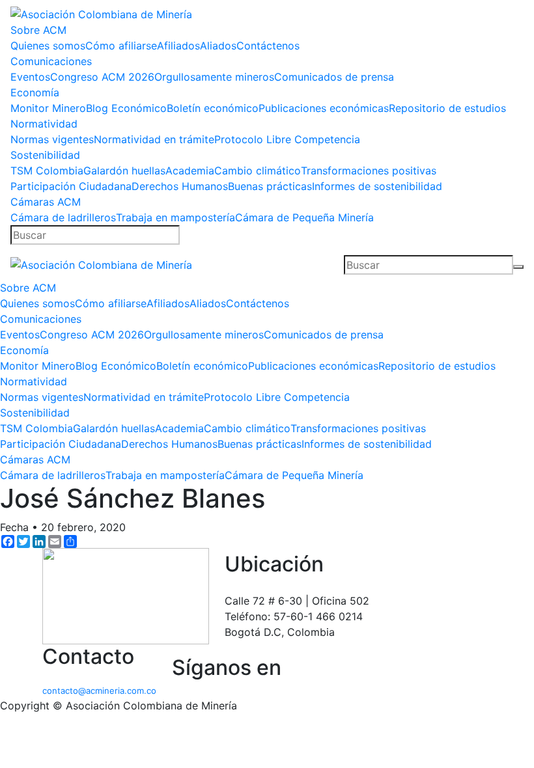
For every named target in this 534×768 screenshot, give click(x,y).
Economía (34, 92)
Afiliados (178, 45)
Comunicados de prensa (334, 76)
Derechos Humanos (180, 186)
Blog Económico (126, 108)
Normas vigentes (52, 139)
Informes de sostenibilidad (377, 186)
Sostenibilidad (45, 154)
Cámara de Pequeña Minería (304, 217)
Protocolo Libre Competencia (287, 139)
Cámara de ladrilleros (63, 217)
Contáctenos (268, 45)
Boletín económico (213, 108)
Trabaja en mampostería (175, 217)
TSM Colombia (46, 170)
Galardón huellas (124, 170)
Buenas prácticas (270, 186)
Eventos (30, 76)
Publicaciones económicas (324, 108)
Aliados (218, 45)
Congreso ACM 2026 (102, 76)
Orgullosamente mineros (214, 76)
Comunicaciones (51, 61)
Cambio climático (257, 170)
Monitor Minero (48, 108)
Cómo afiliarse (121, 45)
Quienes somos (47, 45)
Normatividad (43, 123)
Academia (189, 170)
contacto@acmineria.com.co (99, 690)
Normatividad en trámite (154, 139)
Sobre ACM (38, 29)
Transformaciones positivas (368, 170)
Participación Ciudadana (71, 186)
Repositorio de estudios (447, 108)
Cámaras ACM (45, 201)
